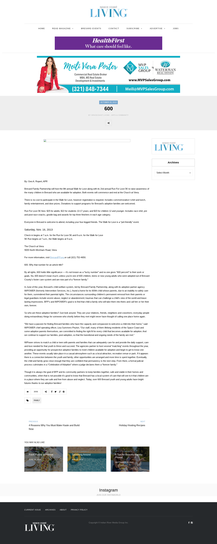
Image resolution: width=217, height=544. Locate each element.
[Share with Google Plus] (128, 123)
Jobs (176, 29)
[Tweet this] (121, 123)
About (63, 510)
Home (41, 29)
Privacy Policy (79, 510)
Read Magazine (61, 29)
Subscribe (133, 29)
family (37, 400)
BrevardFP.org (57, 257)
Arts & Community (120, 115)
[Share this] (115, 123)
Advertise (156, 29)
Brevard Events (91, 29)
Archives (50, 510)
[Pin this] (134, 123)
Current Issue (32, 510)
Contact (114, 29)
